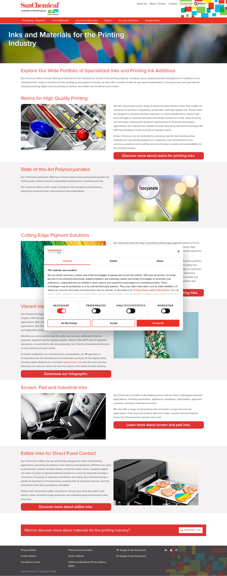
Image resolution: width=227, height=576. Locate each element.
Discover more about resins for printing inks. (158, 155)
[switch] (96, 311)
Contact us (192, 530)
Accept (113, 323)
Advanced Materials (86, 20)
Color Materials (60, 20)
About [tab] (160, 261)
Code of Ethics (76, 556)
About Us (142, 3)
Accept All (157, 323)
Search (202, 3)
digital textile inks (72, 362)
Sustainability (152, 20)
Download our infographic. (66, 374)
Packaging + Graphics (33, 20)
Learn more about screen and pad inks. (158, 425)
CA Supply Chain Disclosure (131, 556)
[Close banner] (178, 251)
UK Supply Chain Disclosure (131, 550)
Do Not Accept (69, 323)
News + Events (158, 3)
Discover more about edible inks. (66, 507)
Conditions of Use (30, 562)
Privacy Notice (141, 290)
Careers (173, 3)
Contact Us (186, 3)
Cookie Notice (28, 556)
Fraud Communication (80, 550)
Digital (107, 20)
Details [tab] (113, 261)
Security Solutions (128, 20)
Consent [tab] (67, 261)
